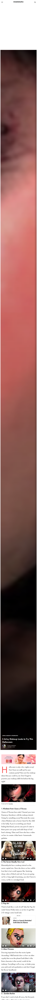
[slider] (11, 858)
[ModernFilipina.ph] (18, 2)
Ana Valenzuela (12, 745)
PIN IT (19, 759)
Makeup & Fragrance (12, 735)
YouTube (11, 803)
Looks (4, 735)
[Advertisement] (18, 25)
